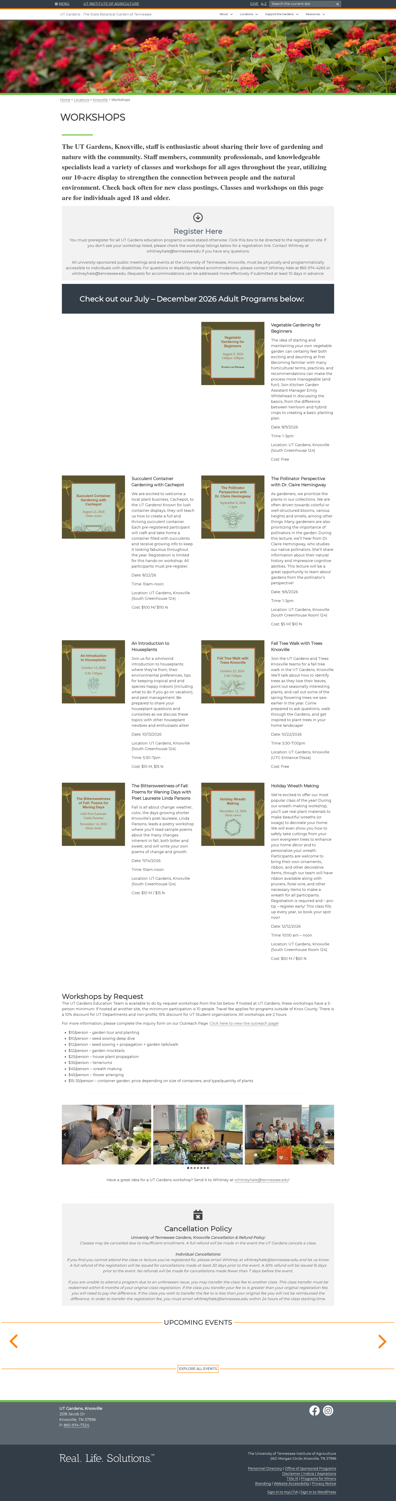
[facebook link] (314, 1410)
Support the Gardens (279, 14)
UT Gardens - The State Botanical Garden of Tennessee (106, 14)
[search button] (337, 4)
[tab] (188, 1168)
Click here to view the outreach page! (244, 1023)
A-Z (264, 4)
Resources (313, 14)
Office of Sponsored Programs (310, 1468)
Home (65, 100)
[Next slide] (331, 1134)
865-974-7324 (76, 1425)
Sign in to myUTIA (282, 1492)
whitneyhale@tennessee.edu (262, 1180)
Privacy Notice (324, 1483)
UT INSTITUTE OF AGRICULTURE (111, 4)
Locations (246, 14)
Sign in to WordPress (318, 1492)
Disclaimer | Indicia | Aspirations (309, 1473)
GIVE (254, 4)
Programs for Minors (318, 1478)
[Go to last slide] (65, 1134)
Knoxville (100, 100)
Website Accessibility (291, 1483)
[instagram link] (328, 1410)
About (224, 14)
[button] (62, 4)
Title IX (292, 1478)
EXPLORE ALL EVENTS (198, 1369)
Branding (263, 1483)
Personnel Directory (265, 1468)
